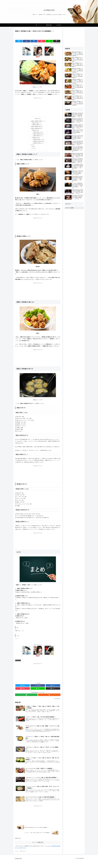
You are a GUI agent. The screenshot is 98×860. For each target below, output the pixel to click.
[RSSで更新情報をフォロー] (49, 694)
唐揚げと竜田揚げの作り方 (36, 128)
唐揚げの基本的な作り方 (39, 133)
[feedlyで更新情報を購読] (26, 694)
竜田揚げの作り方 (36, 137)
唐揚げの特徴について (37, 122)
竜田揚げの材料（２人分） (39, 139)
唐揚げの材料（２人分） (39, 132)
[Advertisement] (37, 35)
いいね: (34, 148)
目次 (36, 118)
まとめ (32, 144)
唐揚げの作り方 (36, 130)
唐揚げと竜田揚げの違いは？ (37, 126)
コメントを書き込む (38, 842)
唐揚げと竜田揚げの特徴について (38, 121)
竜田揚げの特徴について (38, 124)
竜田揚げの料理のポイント (39, 143)
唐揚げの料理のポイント (39, 135)
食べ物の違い (18, 660)
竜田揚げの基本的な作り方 (39, 141)
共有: (34, 146)
